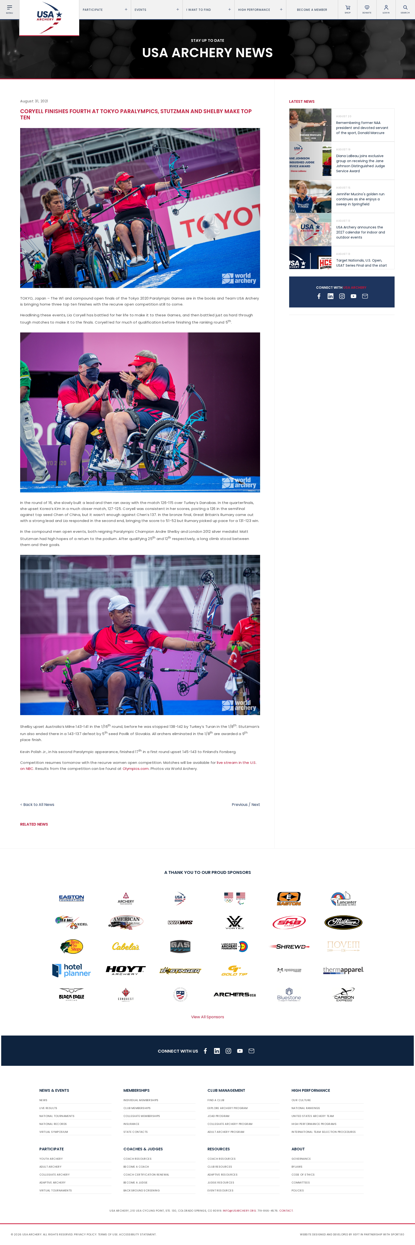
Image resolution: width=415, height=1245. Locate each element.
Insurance (131, 1124)
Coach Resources (137, 1159)
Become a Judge (135, 1182)
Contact (286, 1211)
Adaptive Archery (52, 1182)
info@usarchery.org (239, 1211)
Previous (240, 804)
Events (140, 10)
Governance (301, 1159)
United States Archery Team (313, 1116)
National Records (53, 1124)
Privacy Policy (85, 1234)
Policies (298, 1190)
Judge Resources (221, 1182)
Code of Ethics (303, 1175)
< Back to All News (37, 804)
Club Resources (220, 1167)
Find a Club (216, 1100)
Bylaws (297, 1167)
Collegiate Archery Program (230, 1124)
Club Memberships (137, 1108)
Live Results (48, 1108)
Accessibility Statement (137, 1234)
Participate (93, 10)
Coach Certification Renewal (146, 1175)
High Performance (254, 10)
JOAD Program (219, 1116)
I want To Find (198, 10)
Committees (301, 1182)
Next (255, 804)
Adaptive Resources (223, 1175)
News (43, 1100)
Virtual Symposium (53, 1132)
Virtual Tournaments (55, 1190)
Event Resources (220, 1190)
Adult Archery (50, 1167)
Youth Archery (51, 1159)
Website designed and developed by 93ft (330, 1234)
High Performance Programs (314, 1124)
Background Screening (141, 1190)
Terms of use (108, 1234)
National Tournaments (56, 1116)
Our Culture (301, 1100)
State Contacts (135, 1132)
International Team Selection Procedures (324, 1132)
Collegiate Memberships (141, 1116)
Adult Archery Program (226, 1132)
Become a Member (312, 10)
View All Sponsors (207, 1017)
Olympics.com (136, 768)
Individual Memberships (141, 1100)
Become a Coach (136, 1167)
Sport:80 (397, 1234)
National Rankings (306, 1108)
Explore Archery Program (228, 1108)
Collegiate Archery (54, 1175)
